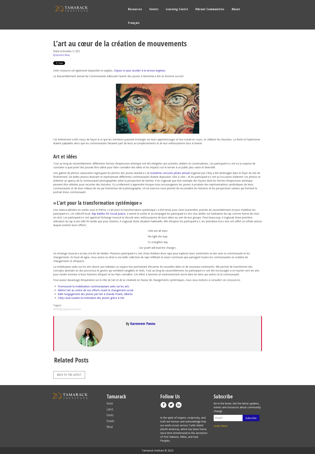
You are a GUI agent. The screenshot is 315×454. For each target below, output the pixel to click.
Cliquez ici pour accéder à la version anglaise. (140, 70)
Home (110, 403)
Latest (110, 409)
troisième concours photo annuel (170, 173)
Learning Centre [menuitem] (177, 9)
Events (110, 415)
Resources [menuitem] (135, 9)
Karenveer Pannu (142, 323)
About (110, 426)
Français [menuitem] (134, 23)
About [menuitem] (236, 9)
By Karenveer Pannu (61, 55)
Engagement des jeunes (72, 309)
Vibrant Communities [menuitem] (209, 9)
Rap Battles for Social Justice (108, 213)
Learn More (221, 426)
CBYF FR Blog (57, 309)
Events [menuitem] (154, 9)
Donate (110, 421)
